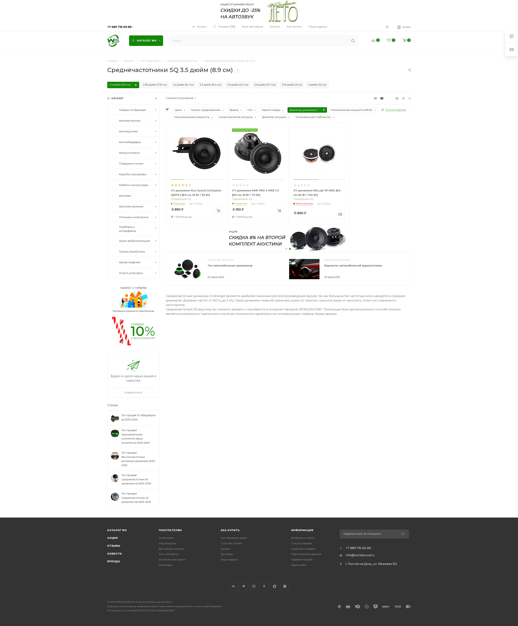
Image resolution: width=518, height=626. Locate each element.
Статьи (112, 405)
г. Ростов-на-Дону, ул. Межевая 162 (371, 564)
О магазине (166, 537)
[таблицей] (409, 98)
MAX (274, 586)
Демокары (166, 565)
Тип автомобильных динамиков (230, 265)
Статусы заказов (301, 543)
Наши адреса (229, 559)
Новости (114, 553)
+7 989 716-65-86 (119, 27)
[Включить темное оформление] (387, 27)
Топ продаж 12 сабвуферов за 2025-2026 (138, 417)
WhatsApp (284, 586)
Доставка (227, 554)
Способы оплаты (232, 543)
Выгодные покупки (171, 548)
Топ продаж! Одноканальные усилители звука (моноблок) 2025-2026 (135, 437)
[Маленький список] (375, 98)
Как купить (230, 530)
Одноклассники (264, 586)
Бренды (113, 561)
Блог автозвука (168, 554)
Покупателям (170, 530)
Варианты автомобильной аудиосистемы (353, 265)
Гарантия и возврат (303, 548)
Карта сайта (298, 565)
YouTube (253, 586)
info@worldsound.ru (360, 555)
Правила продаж (302, 559)
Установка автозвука (172, 559)
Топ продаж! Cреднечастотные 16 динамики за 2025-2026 (136, 479)
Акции (112, 537)
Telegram (243, 586)
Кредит (225, 548)
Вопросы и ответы (303, 537)
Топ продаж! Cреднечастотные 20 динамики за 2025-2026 (136, 497)
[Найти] (353, 41)
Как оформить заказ (233, 537)
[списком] (403, 98)
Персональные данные (306, 554)
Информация (302, 530)
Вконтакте (233, 586)
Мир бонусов (167, 543)
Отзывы (113, 545)
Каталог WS (117, 530)
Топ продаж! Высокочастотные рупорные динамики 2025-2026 (138, 459)
